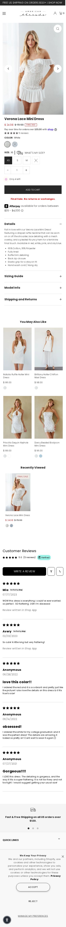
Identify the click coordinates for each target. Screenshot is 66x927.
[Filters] (51, 571)
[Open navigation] (9, 13)
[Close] (63, 855)
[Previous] (8, 69)
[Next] (58, 69)
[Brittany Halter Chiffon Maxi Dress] (48, 349)
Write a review (24, 571)
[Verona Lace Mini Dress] (17, 492)
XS (8, 160)
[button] (11, 133)
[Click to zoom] (58, 29)
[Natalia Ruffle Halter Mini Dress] (17, 349)
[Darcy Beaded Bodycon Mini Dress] (48, 417)
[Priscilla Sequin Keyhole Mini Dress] (17, 417)
